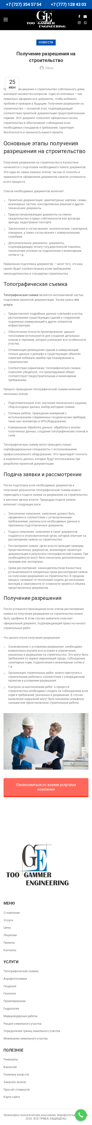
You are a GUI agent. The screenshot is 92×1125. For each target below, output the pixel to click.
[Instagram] (79, 23)
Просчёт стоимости (17, 1089)
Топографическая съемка (21, 295)
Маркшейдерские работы (21, 1016)
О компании (12, 912)
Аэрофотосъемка (15, 978)
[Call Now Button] (81, 1115)
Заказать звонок (15, 1082)
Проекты (9, 942)
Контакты (10, 950)
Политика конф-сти (16, 1074)
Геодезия (10, 986)
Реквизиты (11, 1059)
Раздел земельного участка (23, 1023)
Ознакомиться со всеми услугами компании (46, 787)
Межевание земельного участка (26, 1038)
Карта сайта (12, 1097)
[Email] (85, 16)
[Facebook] (79, 16)
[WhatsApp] (85, 23)
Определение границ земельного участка (32, 1031)
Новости (46, 42)
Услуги (8, 920)
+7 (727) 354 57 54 (23, 4)
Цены (7, 927)
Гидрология (11, 1008)
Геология (10, 993)
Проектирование (15, 1001)
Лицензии (10, 935)
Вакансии (10, 1067)
